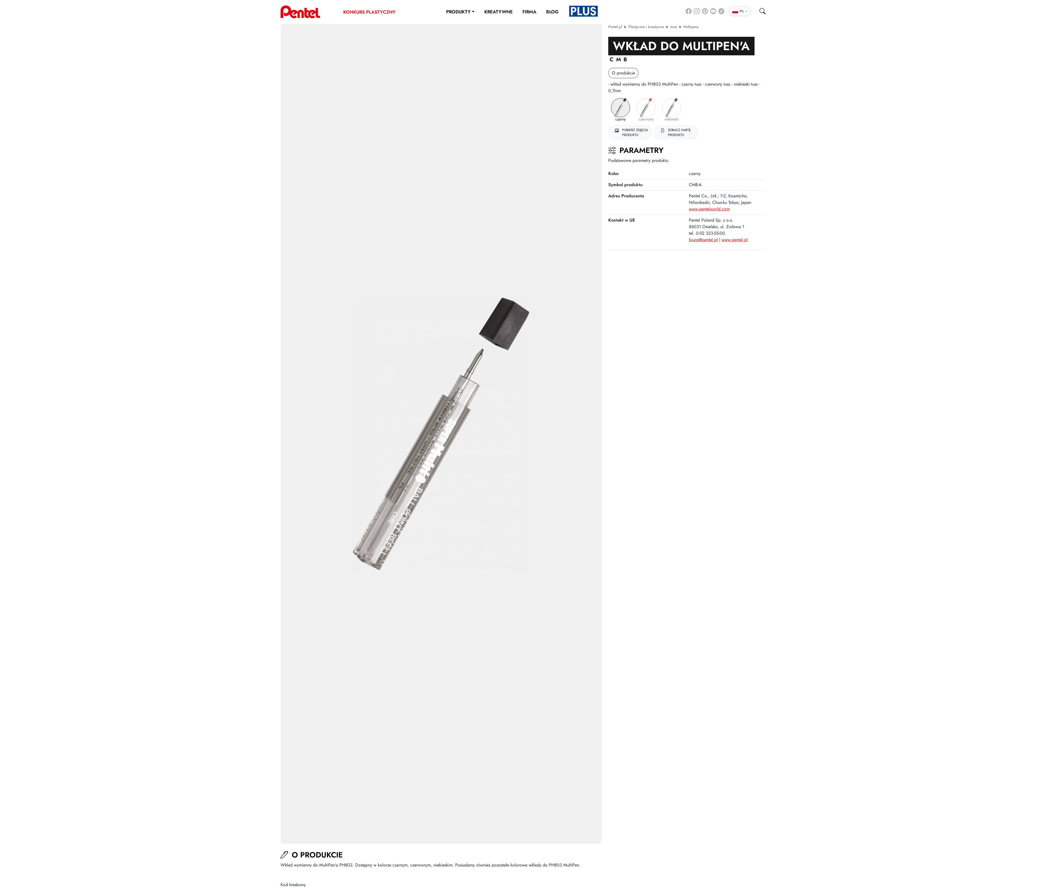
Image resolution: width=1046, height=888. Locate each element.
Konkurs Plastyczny (369, 12)
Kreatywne (498, 11)
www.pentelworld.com (709, 209)
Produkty (458, 11)
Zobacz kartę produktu (679, 132)
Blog (552, 11)
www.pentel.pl (735, 240)
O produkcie (623, 73)
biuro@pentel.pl (703, 240)
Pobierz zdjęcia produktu (635, 132)
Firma (529, 11)
